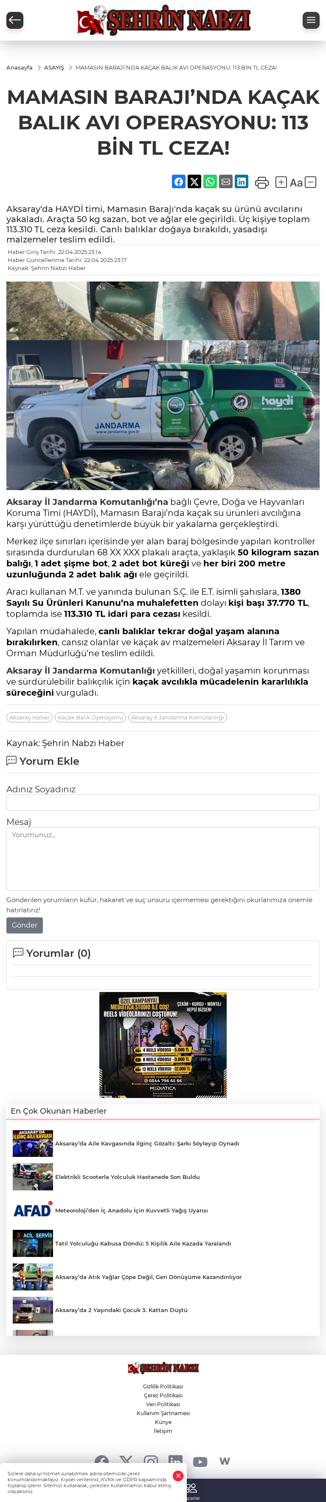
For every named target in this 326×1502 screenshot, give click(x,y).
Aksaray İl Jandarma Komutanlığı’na (87, 502)
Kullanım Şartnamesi (163, 1413)
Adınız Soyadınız (41, 789)
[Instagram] (151, 1461)
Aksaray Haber (29, 717)
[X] (126, 1461)
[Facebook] (102, 1461)
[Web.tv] (225, 1461)
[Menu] (311, 20)
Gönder (24, 925)
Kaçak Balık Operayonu (90, 717)
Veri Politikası (163, 1404)
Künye (163, 1422)
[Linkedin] (175, 1461)
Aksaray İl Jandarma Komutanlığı (80, 671)
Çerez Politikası (163, 1395)
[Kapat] (178, 1476)
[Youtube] (200, 1461)
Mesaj (18, 822)
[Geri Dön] (14, 20)
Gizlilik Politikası (163, 1386)
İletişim (163, 1431)
